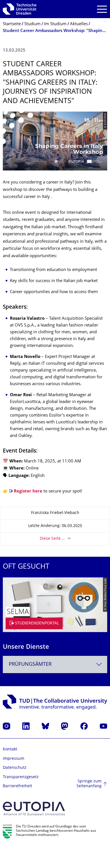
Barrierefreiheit (17, 786)
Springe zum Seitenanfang (89, 784)
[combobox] (55, 664)
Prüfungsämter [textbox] (30, 664)
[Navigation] (102, 9)
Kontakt (10, 749)
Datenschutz (15, 768)
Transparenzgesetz (21, 777)
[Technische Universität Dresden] (19, 9)
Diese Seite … (52, 539)
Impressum (13, 759)
